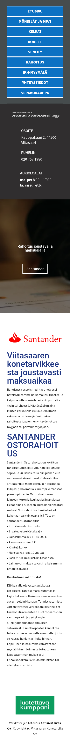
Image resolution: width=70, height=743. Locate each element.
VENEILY (35, 51)
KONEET (35, 41)
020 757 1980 (31, 159)
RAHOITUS (35, 62)
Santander (35, 268)
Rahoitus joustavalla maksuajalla (35, 248)
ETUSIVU (35, 11)
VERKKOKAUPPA (35, 92)
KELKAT (35, 31)
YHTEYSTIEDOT (35, 82)
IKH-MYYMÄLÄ (35, 72)
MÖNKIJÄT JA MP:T (35, 21)
